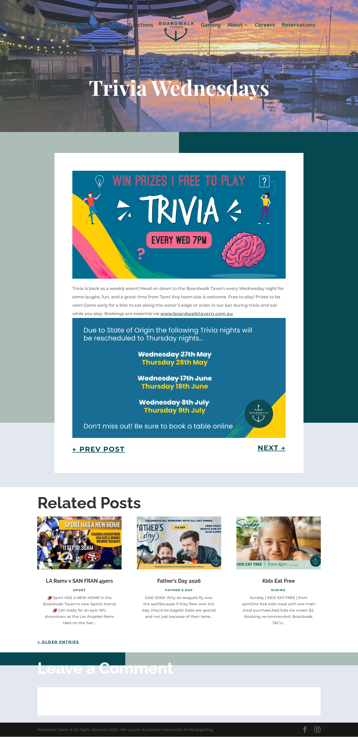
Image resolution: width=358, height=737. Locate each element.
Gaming (211, 25)
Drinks (113, 25)
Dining (84, 25)
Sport (79, 590)
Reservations (298, 25)
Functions (140, 25)
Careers (265, 25)
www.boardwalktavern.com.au (196, 313)
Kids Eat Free (278, 581)
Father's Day (179, 590)
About (235, 25)
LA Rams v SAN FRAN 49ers (79, 581)
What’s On (56, 25)
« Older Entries (58, 642)
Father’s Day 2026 (179, 581)
